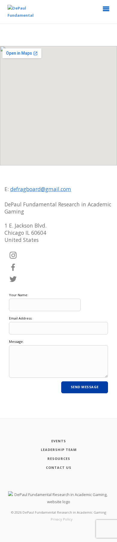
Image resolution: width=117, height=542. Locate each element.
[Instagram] (13, 255)
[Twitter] (13, 279)
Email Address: (20, 318)
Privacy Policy (62, 519)
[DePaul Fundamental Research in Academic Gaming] (14, 12)
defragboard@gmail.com (40, 189)
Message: (16, 341)
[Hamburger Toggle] (106, 10)
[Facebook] (13, 267)
